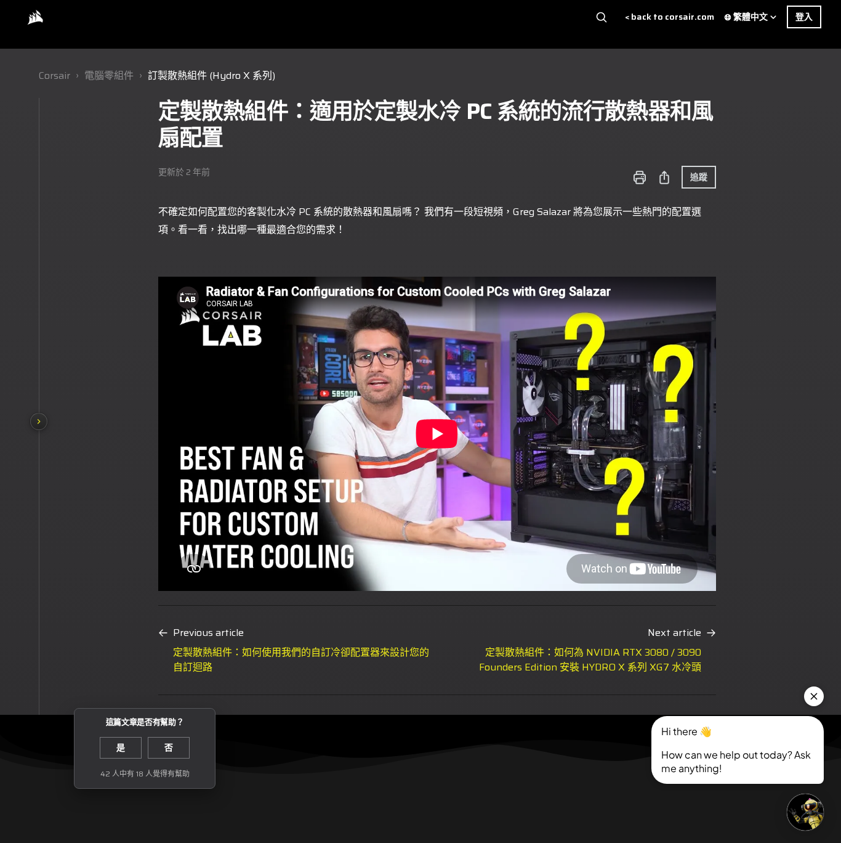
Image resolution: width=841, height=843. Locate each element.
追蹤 (698, 177)
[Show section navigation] (38, 421)
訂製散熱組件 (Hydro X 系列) (211, 75)
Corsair (54, 75)
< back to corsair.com (669, 16)
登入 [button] (804, 16)
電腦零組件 (109, 75)
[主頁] (35, 17)
